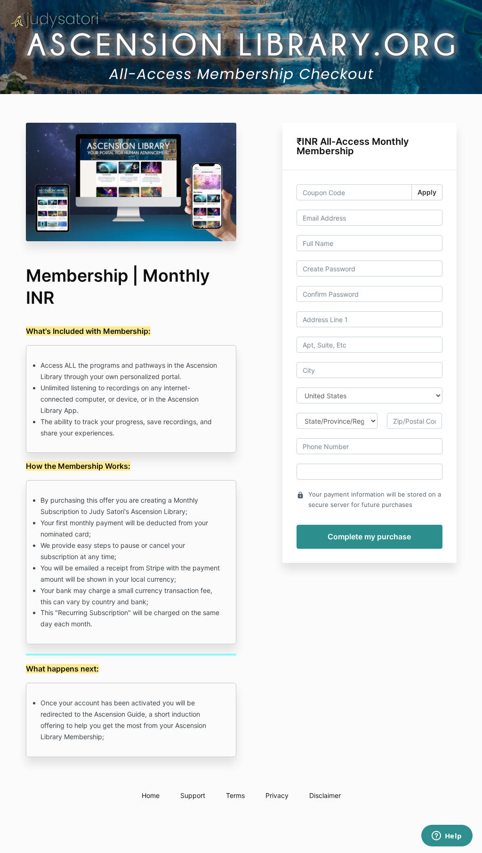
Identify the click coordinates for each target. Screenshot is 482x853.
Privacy (277, 795)
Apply (427, 192)
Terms (235, 795)
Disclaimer (325, 795)
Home (151, 795)
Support (192, 795)
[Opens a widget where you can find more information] (447, 836)
